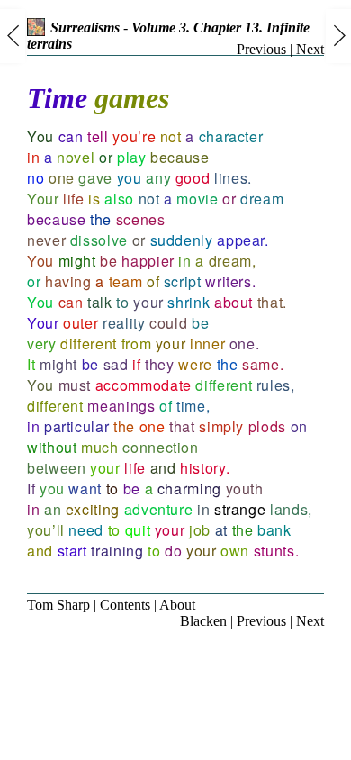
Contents (125, 604)
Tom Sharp (58, 604)
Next (310, 49)
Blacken (203, 621)
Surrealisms (85, 27)
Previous (261, 49)
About (177, 604)
